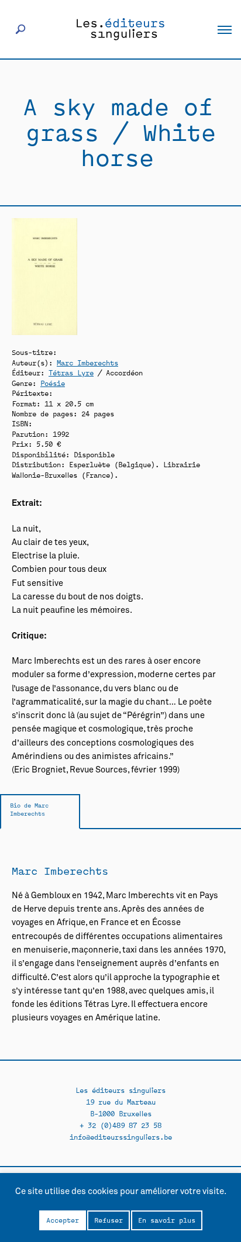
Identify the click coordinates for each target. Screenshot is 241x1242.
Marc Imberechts (87, 362)
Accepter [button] (62, 1220)
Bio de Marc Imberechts (29, 809)
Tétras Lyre (71, 372)
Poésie (52, 382)
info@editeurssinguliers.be (121, 1136)
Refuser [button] (108, 1220)
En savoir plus (166, 1220)
